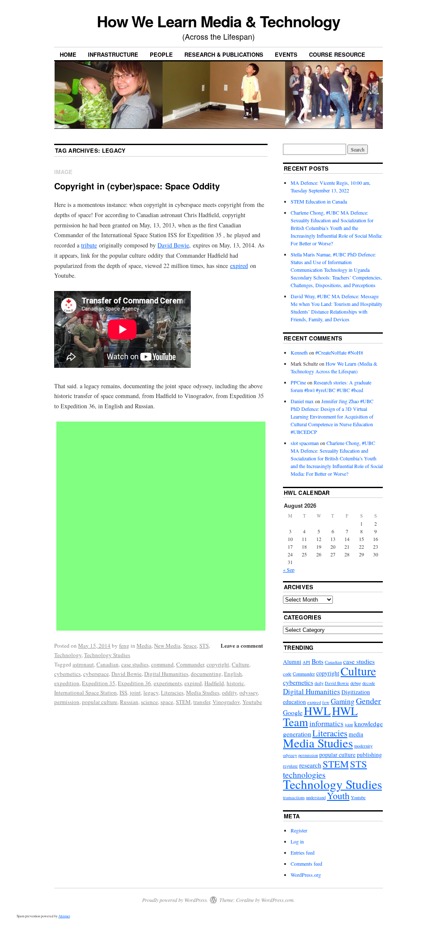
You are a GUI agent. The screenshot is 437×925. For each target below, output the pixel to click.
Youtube (252, 702)
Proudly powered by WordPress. (175, 899)
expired (239, 266)
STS (204, 645)
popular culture (99, 702)
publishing (369, 755)
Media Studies (202, 692)
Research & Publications (223, 54)
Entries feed (303, 852)
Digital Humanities (166, 674)
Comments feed (306, 863)
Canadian (107, 664)
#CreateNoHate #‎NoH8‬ (339, 352)
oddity (229, 692)
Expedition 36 (134, 683)
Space (190, 645)
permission (66, 702)
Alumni (292, 662)
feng (124, 645)
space (166, 702)
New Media (167, 645)
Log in (297, 841)
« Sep (288, 569)
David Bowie (173, 245)
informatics (326, 723)
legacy (150, 692)
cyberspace (96, 674)
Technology (68, 655)
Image (63, 172)
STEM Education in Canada (319, 201)
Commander (190, 664)
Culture (240, 664)
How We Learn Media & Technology (219, 21)
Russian (129, 702)
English (233, 674)
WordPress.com (277, 899)
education (294, 702)
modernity (363, 746)
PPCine (298, 382)
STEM (183, 702)
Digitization (355, 692)
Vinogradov (226, 702)
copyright (218, 664)
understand (316, 797)
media (356, 734)
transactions (294, 797)
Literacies (172, 692)
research (310, 765)
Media (144, 645)
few (325, 702)
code (287, 674)
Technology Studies (107, 655)
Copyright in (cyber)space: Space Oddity (137, 186)
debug (355, 683)
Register (299, 830)
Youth (338, 795)
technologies (304, 774)
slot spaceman (305, 442)
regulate (290, 766)
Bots (317, 661)
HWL (317, 710)
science (149, 702)
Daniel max (302, 401)
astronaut (83, 664)
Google (293, 712)
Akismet (64, 916)
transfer (201, 702)
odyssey (248, 692)
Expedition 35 (98, 683)
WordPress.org (306, 874)
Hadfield (214, 683)
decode (368, 683)
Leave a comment (242, 645)
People (161, 54)
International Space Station (85, 692)
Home (68, 54)
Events (286, 54)
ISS (123, 692)
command (162, 664)
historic (235, 683)
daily (319, 683)
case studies (135, 664)
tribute (89, 245)
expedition (66, 683)
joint (135, 692)
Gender (368, 701)
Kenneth (299, 352)
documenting (206, 674)
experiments (168, 683)
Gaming (343, 701)
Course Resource (337, 54)
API (306, 662)
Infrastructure (113, 54)
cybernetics (67, 674)
